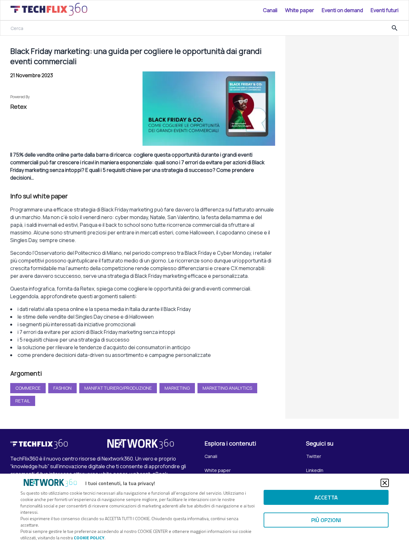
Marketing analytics (227, 388)
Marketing (177, 388)
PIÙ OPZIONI (326, 520)
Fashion (62, 388)
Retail (22, 401)
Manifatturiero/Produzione (118, 388)
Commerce (28, 388)
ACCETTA (326, 497)
